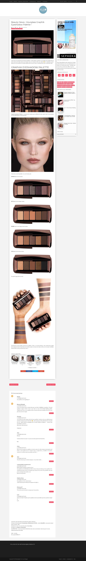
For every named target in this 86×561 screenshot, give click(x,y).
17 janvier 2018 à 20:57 (21, 417)
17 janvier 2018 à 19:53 (21, 405)
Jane (18, 456)
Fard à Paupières (19, 28)
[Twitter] (63, 75)
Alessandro (59, 85)
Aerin (65, 83)
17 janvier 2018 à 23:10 (21, 447)
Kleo (13, 27)
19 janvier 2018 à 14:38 (21, 488)
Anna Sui (63, 86)
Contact (15, 1)
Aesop (68, 83)
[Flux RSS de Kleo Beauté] (66, 1)
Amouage (72, 85)
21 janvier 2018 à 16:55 (21, 496)
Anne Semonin (69, 86)
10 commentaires (23, 27)
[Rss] (74, 75)
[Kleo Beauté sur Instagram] (61, 1)
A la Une (13, 28)
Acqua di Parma (71, 82)
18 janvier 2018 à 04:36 (21, 458)
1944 (58, 82)
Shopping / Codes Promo (23, 1)
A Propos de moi (32, 1)
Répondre (51, 401)
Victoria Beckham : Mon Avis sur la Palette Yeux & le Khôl (69, 116)
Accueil (10, 1)
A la (62, 82)
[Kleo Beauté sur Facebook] (63, 1)
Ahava (72, 83)
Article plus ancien (51, 384)
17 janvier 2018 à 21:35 (21, 434)
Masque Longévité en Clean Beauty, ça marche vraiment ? (69, 93)
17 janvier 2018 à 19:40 (21, 398)
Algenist (64, 85)
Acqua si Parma (60, 83)
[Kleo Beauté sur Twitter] (62, 1)
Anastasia (59, 86)
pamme (18, 396)
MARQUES (39, 1)
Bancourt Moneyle (21, 404)
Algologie (68, 85)
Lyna (18, 494)
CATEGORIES (45, 1)
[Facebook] (66, 75)
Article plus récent (14, 384)
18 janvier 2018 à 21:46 (21, 479)
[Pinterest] (70, 75)
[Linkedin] (59, 75)
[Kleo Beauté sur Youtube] (64, 1)
